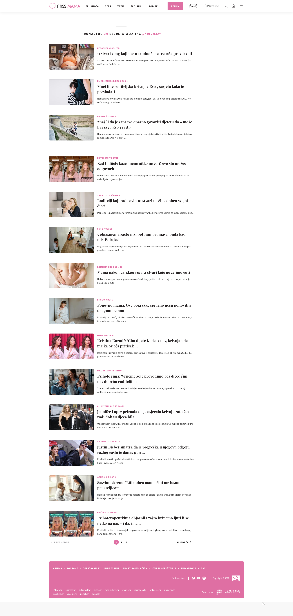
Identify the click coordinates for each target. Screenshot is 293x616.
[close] (263, 603)
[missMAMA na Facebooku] (188, 578)
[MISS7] (193, 6)
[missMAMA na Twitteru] (193, 578)
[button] (241, 6)
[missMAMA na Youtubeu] (199, 578)
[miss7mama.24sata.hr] (65, 6)
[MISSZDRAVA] (212, 6)
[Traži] (226, 6)
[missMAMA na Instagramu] (204, 578)
